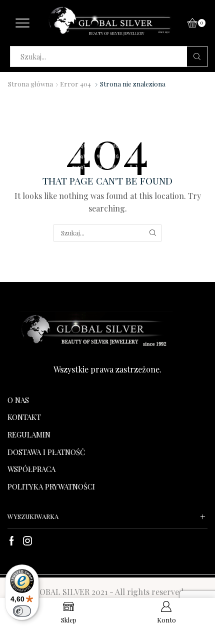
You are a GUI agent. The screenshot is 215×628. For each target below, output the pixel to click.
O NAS (18, 400)
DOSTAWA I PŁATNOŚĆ (46, 452)
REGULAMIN (29, 435)
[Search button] (197, 56)
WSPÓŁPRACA (32, 469)
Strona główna (30, 84)
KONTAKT (24, 417)
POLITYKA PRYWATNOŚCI (51, 487)
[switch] (22, 611)
